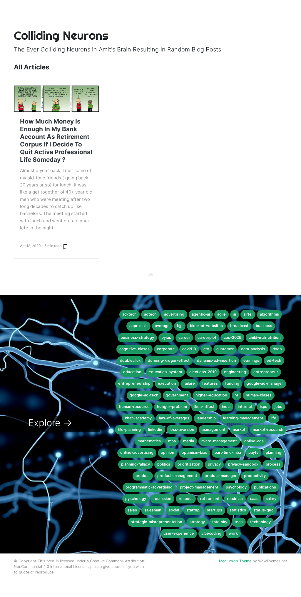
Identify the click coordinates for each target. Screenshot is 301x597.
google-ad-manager (265, 383)
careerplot (207, 337)
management (213, 429)
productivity (255, 475)
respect (186, 498)
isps (263, 406)
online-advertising (136, 452)
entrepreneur (265, 372)
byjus (166, 337)
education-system (165, 372)
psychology (236, 487)
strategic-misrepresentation (156, 522)
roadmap (235, 498)
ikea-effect (204, 406)
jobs (278, 406)
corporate (166, 349)
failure (189, 383)
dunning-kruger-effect (169, 360)
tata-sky (219, 522)
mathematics (149, 441)
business (264, 325)
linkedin (155, 429)
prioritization (189, 464)
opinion (167, 452)
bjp (180, 325)
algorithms (269, 314)
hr (236, 395)
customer (225, 349)
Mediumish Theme (235, 561)
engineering (235, 372)
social (174, 510)
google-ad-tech (144, 395)
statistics (238, 510)
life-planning (129, 429)
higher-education (211, 395)
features (210, 383)
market (239, 429)
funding (232, 383)
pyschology (135, 498)
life (273, 418)
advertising (174, 314)
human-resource (134, 406)
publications (265, 487)
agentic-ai (201, 314)
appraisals (138, 325)
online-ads (254, 441)
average (162, 325)
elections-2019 (203, 372)
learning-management (243, 418)
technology (260, 522)
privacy (214, 464)
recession (162, 498)
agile (221, 314)
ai (234, 314)
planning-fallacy (135, 464)
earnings (251, 360)
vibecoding (211, 533)
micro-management (219, 441)
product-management (177, 475)
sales (132, 510)
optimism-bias (194, 452)
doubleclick (130, 360)
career (184, 337)
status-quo (263, 510)
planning (273, 452)
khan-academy (138, 418)
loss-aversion (182, 429)
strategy (197, 522)
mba (172, 441)
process (273, 464)
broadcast (239, 325)
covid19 (189, 349)
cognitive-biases (134, 349)
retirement (210, 498)
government (177, 395)
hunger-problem (172, 406)
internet (245, 406)
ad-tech (129, 314)
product (143, 475)
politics (163, 464)
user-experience (178, 533)
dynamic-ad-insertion (216, 360)
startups (214, 510)
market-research (268, 429)
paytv (253, 452)
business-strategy (137, 337)
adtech (150, 314)
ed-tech (274, 360)
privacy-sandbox (243, 464)
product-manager (221, 475)
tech (239, 522)
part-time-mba (228, 452)
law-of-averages (174, 418)
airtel (247, 314)
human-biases (259, 395)
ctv (206, 349)
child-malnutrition (265, 337)
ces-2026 (232, 337)
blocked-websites (206, 325)
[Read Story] (65, 246)
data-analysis (253, 349)
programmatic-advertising (149, 487)
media (188, 441)
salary (271, 498)
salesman (152, 510)
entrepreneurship (134, 383)
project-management (199, 487)
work (233, 533)
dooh (277, 349)
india (226, 406)
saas (254, 498)
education (132, 372)
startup (193, 510)
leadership (206, 418)
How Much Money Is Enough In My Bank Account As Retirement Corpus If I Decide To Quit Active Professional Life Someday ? (56, 140)
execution (167, 383)
